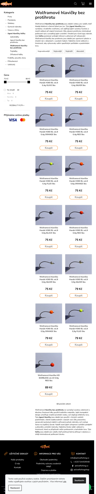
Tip (9, 100)
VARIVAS (11, 64)
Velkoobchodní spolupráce (48, 474)
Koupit (48, 98)
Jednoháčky (14, 37)
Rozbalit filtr (16, 105)
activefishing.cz (81, 465)
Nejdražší (69, 51)
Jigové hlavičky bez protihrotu (17, 41)
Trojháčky (13, 51)
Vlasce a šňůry (13, 30)
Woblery (11, 23)
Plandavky (12, 20)
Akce (10, 93)
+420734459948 (81, 461)
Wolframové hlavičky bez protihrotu (18, 46)
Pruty (10, 16)
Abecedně (80, 51)
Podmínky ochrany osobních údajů (48, 465)
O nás (17, 463)
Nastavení (15, 488)
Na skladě (13, 90)
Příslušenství (13, 61)
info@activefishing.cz (79, 458)
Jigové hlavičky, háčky (16, 33)
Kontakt (17, 467)
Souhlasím (79, 480)
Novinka (11, 97)
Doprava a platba (48, 470)
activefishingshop (81, 469)
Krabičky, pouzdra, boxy (17, 58)
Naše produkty (17, 459)
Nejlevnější (58, 51)
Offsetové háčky (16, 54)
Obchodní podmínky (49, 459)
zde (64, 481)
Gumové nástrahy (14, 27)
